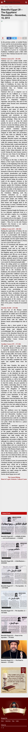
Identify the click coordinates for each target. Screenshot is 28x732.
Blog (13, 721)
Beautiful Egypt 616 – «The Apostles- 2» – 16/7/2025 (14, 612)
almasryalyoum (16, 6)
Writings (6, 6)
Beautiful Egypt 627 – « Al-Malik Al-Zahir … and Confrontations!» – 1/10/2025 (13, 537)
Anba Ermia (7, 721)
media (17, 721)
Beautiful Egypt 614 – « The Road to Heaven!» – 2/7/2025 (12, 661)
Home (2, 6)
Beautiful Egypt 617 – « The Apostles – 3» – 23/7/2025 (14, 587)
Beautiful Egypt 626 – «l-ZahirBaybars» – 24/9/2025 (13, 562)
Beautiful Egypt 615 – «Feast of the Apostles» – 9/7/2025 (11, 636)
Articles (10, 6)
